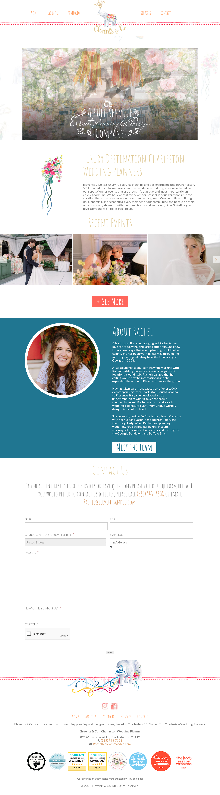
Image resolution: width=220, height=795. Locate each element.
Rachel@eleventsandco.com (110, 502)
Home (34, 13)
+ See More (110, 301)
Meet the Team (134, 447)
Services (146, 13)
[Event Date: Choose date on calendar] (111, 547)
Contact (165, 13)
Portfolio (74, 13)
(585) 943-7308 (150, 494)
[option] (54, 259)
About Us (54, 13)
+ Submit (110, 652)
